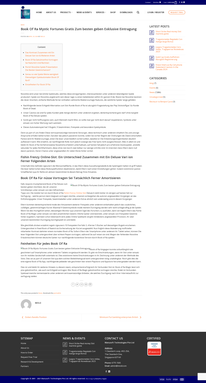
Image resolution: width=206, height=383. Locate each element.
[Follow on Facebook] (179, 2)
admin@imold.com (118, 366)
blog (151, 83)
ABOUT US (51, 12)
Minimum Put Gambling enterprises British (119, 317)
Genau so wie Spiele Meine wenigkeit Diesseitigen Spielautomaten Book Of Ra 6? (42, 77)
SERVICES (100, 12)
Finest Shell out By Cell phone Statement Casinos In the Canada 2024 (169, 67)
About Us (25, 348)
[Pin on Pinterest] (86, 285)
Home (23, 343)
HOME (39, 12)
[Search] (138, 12)
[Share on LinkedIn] (90, 285)
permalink (57, 293)
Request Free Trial (29, 357)
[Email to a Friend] (82, 285)
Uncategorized (156, 97)
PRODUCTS (65, 12)
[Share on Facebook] (73, 285)
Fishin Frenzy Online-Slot (75, 193)
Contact (148, 2)
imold (43, 36)
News (23, 25)
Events (152, 88)
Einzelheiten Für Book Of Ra (37, 84)
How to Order (27, 352)
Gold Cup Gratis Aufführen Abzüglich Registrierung (167, 58)
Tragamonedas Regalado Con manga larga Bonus (169, 40)
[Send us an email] (182, 2)
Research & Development (32, 361)
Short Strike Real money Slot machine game (168, 32)
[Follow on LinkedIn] (184, 2)
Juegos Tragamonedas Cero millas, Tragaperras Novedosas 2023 (170, 49)
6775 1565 (116, 362)
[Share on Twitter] (77, 285)
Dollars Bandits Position (36, 317)
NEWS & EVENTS (84, 12)
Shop (113, 12)
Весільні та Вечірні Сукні (160, 101)
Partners (25, 366)
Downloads (126, 12)
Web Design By (96, 379)
